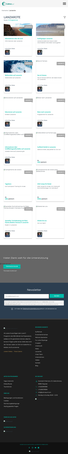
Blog (36, 365)
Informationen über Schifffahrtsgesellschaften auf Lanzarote (17, 148)
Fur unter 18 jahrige (41, 340)
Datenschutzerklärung (31, 309)
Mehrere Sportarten (41, 337)
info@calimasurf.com (13, 304)
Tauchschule (8, 386)
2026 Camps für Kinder (44, 184)
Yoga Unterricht (9, 381)
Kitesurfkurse (8, 384)
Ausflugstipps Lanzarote (44, 39)
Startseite (5, 10)
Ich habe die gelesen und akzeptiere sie (35, 308)
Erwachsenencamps (41, 334)
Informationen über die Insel (14, 39)
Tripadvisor (12, 266)
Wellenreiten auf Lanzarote (13, 75)
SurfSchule (38, 331)
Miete (37, 348)
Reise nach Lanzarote (44, 112)
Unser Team (39, 354)
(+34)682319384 (43, 389)
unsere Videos (8, 351)
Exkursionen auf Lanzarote (13, 112)
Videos (37, 360)
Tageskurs (8, 184)
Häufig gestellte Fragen (11, 406)
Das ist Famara (41, 75)
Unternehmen (39, 357)
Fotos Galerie (18, 351)
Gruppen (38, 343)
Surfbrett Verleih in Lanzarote (46, 147)
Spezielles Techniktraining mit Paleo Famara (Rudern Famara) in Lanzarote (16, 221)
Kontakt (37, 363)
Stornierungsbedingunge (11, 403)
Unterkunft (38, 346)
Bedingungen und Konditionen (13, 398)
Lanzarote (38, 351)
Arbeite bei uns (42, 221)
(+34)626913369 (42, 386)
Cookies (6, 400)
